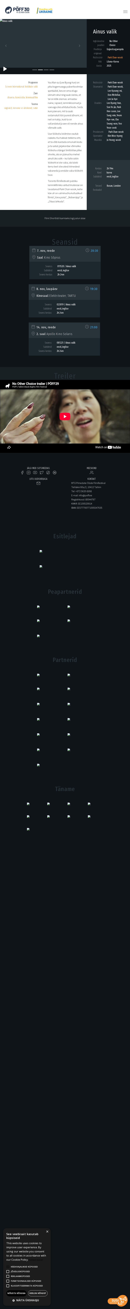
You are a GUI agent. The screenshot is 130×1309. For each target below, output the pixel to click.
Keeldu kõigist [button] (37, 1293)
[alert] (27, 1267)
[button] (6, 46)
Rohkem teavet (36, 1260)
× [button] (47, 1232)
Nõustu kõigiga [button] (16, 1293)
